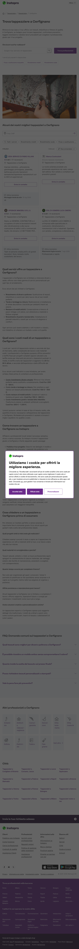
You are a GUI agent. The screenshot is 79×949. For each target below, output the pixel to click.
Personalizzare (53, 491)
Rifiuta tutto (35, 491)
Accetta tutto (17, 491)
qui (22, 481)
